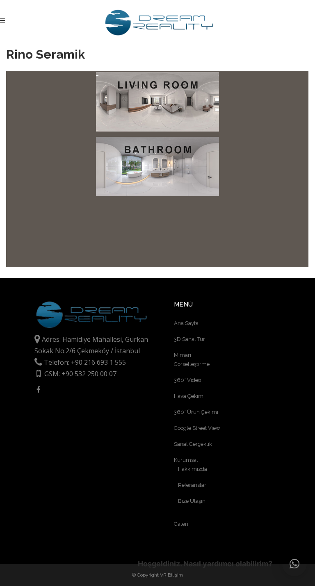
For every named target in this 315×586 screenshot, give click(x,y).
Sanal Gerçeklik (193, 444)
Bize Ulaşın (191, 501)
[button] (294, 564)
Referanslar (192, 485)
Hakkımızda (192, 469)
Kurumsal (186, 460)
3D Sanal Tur (189, 339)
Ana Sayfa (186, 323)
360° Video (187, 380)
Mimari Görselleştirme (192, 359)
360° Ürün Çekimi (196, 412)
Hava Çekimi (189, 396)
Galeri (181, 524)
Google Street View (197, 428)
